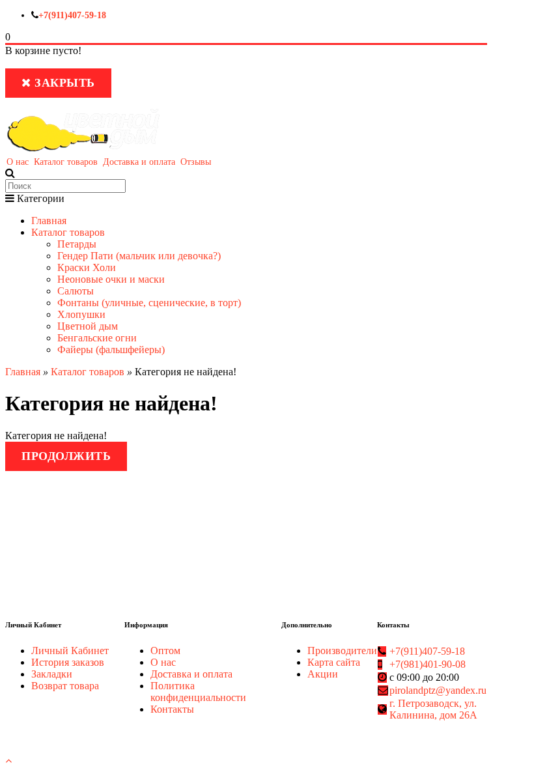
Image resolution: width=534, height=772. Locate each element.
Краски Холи (86, 267)
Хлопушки (81, 314)
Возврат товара (65, 685)
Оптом (165, 650)
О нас (18, 162)
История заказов (67, 662)
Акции (322, 673)
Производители (342, 650)
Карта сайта (333, 662)
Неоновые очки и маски (111, 279)
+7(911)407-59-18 (72, 15)
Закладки (51, 673)
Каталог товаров (66, 162)
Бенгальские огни (97, 337)
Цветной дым (87, 326)
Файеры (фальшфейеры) (111, 349)
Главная (48, 220)
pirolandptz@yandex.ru (437, 690)
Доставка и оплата (139, 162)
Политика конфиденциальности (198, 691)
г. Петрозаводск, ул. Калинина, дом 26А (433, 709)
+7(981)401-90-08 (427, 664)
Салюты (75, 290)
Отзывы (195, 162)
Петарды (76, 244)
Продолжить (66, 456)
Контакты (172, 709)
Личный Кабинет (70, 650)
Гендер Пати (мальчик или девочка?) (139, 255)
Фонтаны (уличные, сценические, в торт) (149, 302)
